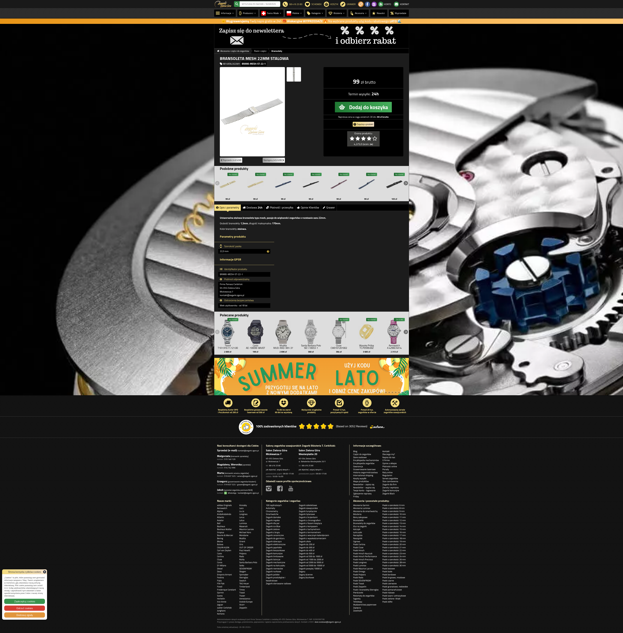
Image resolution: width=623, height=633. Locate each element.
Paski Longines (360, 562)
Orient (242, 541)
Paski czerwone (389, 583)
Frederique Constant (226, 590)
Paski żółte (387, 602)
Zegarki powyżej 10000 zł (310, 568)
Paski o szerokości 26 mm (394, 559)
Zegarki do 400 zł (306, 550)
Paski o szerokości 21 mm (394, 547)
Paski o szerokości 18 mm (394, 538)
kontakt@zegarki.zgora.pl (248, 450)
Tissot (242, 593)
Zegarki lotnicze (273, 559)
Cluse (219, 559)
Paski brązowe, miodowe (393, 577)
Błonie (220, 541)
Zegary (302, 571)
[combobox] (260, 4)
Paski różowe (388, 593)
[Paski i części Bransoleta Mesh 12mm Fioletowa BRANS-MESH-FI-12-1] (339, 184)
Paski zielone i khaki (391, 599)
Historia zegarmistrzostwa (365, 472)
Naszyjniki (357, 538)
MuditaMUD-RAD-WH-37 (283, 346)
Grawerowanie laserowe (364, 469)
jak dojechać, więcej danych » (278, 469)
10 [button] (405, 392)
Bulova (220, 544)
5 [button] (389, 392)
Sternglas (243, 577)
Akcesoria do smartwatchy (365, 511)
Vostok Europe (246, 602)
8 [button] (399, 392)
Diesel (220, 568)
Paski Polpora (359, 574)
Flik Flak (220, 583)
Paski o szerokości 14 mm (394, 526)
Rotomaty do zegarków (363, 596)
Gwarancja (358, 466)
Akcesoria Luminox (361, 508)
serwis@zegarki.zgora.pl (247, 476)
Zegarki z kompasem (308, 526)
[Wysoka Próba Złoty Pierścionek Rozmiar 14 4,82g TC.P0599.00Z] (366, 331)
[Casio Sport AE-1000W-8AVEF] (255, 331)
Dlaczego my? (388, 454)
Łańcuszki (357, 532)
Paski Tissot (358, 583)
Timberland (244, 587)
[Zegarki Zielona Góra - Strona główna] (223, 3)
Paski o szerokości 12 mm (394, 520)
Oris (241, 544)
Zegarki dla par (273, 523)
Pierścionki (358, 593)
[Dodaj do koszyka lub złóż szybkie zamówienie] (363, 107)
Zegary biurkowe (306, 577)
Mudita (242, 538)
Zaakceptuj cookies (24, 601)
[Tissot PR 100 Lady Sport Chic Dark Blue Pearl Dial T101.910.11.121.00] (228, 331)
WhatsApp (231, 493)
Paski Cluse (358, 547)
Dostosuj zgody (24, 615)
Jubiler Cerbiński (224, 608)
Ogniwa (356, 541)
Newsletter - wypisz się (364, 487)
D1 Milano (221, 565)
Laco (241, 508)
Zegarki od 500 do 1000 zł (310, 556)
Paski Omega (359, 571)
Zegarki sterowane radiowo (278, 583)
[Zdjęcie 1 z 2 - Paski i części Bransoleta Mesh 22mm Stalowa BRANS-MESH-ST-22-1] (252, 111)
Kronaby (243, 505)
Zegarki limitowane (274, 556)
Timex (242, 590)
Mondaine (243, 535)
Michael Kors (245, 532)
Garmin (220, 593)
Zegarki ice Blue (273, 526)
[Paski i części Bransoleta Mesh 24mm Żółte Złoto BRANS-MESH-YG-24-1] (228, 184)
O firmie (386, 460)
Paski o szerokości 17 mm (394, 535)
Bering (220, 538)
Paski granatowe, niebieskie (395, 587)
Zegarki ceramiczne (275, 535)
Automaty (270, 508)
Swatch (242, 580)
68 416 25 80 (275, 465)
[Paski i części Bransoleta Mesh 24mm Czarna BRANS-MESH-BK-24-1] (394, 184)
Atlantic (220, 517)
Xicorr (242, 605)
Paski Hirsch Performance (365, 556)
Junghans (221, 611)
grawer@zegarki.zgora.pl (247, 484)
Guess (220, 596)
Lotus (241, 520)
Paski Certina (359, 544)
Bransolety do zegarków (364, 523)
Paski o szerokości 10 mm (394, 514)
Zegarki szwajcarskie (308, 508)
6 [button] (392, 392)
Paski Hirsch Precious (363, 559)
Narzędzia (357, 535)
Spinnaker (243, 574)
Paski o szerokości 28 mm (394, 562)
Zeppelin (243, 608)
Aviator (220, 520)
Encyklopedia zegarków (363, 463)
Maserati (243, 526)
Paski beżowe (388, 568)
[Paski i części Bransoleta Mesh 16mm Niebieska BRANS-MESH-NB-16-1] (283, 184)
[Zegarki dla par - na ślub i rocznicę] (311, 378)
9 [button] (402, 392)
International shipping (363, 475)
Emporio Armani (224, 574)
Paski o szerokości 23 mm (394, 553)
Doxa (219, 571)
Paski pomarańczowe (392, 590)
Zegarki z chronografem (310, 520)
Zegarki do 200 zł (306, 544)
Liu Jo (241, 511)
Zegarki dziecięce (274, 541)
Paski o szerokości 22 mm (394, 550)
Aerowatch (222, 508)
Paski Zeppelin (359, 587)
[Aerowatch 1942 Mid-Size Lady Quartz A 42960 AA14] (394, 331)
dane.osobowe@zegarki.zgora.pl (328, 622)
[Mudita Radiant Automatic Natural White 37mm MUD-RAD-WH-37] (283, 331)
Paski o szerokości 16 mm (394, 532)
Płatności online (389, 466)
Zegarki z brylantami (308, 517)
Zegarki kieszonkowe (275, 550)
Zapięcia (357, 608)
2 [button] (379, 392)
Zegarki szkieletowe (308, 505)
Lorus (241, 517)
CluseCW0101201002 (339, 346)
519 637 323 (229, 476)
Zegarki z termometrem (310, 532)
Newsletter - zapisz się (363, 484)
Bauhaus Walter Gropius (224, 530)
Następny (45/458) (272, 160)
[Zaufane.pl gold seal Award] (246, 427)
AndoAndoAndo (224, 514)
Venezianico (244, 599)
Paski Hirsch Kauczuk (362, 553)
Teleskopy (357, 602)
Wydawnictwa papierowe (364, 605)
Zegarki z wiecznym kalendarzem (314, 535)
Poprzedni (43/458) (231, 160)
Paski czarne (388, 580)
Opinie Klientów (310, 207)
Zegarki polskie (273, 574)
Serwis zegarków (390, 478)
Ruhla (241, 559)
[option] (311, 36)
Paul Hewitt (244, 550)
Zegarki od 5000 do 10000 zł (311, 565)
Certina (220, 556)
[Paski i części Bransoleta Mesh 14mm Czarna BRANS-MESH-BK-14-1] (311, 184)
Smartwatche (272, 514)
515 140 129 (229, 459)
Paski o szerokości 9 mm (393, 511)
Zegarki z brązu (273, 532)
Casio (219, 553)
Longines (243, 514)
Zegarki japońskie (274, 547)
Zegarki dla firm (389, 484)
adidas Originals (224, 505)
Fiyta (219, 580)
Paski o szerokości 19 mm (394, 541)
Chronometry (272, 511)
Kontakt (386, 451)
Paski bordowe (389, 574)
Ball (218, 523)
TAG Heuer (244, 583)
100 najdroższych (274, 505)
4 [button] (386, 392)
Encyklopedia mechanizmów (366, 460)
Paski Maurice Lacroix (363, 568)
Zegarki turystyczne (308, 511)
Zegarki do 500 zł (306, 553)
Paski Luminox (359, 565)
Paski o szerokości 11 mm (394, 517)
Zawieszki (357, 611)
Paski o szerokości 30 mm (394, 565)
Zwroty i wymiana (390, 487)
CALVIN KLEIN (223, 547)
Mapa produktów (361, 481)
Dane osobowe (360, 457)
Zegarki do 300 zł (306, 547)
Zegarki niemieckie (274, 568)
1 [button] (376, 392)
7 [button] (396, 392)
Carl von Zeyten (224, 550)
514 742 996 (229, 467)
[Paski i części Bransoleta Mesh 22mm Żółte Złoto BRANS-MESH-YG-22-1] (255, 184)
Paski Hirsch (358, 550)
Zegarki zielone (273, 529)
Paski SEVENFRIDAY (362, 580)
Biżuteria (357, 514)
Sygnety (356, 599)
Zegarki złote (305, 541)
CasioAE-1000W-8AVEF (255, 346)
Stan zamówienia (390, 481)
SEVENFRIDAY (245, 568)
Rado (241, 556)
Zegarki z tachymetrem (309, 529)
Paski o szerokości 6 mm (393, 505)
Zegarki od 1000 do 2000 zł (311, 559)
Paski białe (387, 571)
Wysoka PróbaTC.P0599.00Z (366, 346)
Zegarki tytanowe (307, 514)
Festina (220, 577)
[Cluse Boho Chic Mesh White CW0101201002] (339, 331)
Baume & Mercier (225, 535)
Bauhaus (221, 526)
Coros (219, 562)
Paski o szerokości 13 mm (394, 523)
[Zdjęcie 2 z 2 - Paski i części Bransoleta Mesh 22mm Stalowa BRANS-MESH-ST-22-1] (294, 74)
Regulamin (387, 475)
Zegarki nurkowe (273, 571)
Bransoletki (358, 520)
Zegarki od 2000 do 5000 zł (311, 562)
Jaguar (220, 605)
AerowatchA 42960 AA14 (394, 346)
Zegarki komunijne (390, 490)
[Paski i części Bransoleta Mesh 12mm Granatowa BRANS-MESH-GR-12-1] (366, 184)
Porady (385, 469)
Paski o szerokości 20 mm (394, 544)
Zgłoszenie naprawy (362, 493)
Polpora (242, 553)
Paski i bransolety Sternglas (366, 590)
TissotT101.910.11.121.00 (228, 346)
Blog (355, 451)
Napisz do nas (388, 457)
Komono (221, 614)
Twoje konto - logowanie (364, 490)
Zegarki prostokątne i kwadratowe (275, 579)
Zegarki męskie (273, 520)
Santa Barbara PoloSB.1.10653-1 (311, 346)
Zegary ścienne (306, 574)
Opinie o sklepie (389, 463)
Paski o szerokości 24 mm (394, 556)
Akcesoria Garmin (361, 505)
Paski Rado (358, 577)
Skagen (242, 571)
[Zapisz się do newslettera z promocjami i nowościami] (360, 4)
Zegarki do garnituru (275, 538)
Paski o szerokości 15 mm (394, 529)
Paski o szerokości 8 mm (393, 508)
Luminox (243, 523)
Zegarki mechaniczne (275, 562)
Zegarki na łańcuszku (275, 565)
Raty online (387, 472)
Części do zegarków (362, 454)
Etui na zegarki (360, 526)
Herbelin (221, 599)
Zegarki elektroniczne (276, 544)
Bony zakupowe (360, 517)
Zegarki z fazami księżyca (310, 523)
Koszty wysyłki (359, 478)
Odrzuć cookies (24, 608)
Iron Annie (221, 602)
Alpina (220, 511)
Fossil (219, 587)
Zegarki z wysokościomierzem (312, 538)
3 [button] (383, 392)
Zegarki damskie (273, 517)
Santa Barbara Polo (248, 562)
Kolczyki (356, 529)
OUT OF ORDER (246, 547)
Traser (242, 596)
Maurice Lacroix (246, 529)
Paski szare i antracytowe (394, 596)
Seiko (241, 565)
